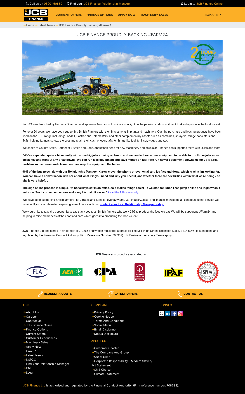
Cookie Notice (104, 316)
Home (30, 25)
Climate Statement (106, 374)
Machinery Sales (37, 342)
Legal (29, 372)
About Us (32, 312)
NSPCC (31, 359)
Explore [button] (212, 15)
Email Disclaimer (105, 329)
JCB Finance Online (209, 3)
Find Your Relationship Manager (47, 364)
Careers (31, 316)
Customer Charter (106, 348)
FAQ (28, 368)
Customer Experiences (41, 338)
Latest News (47, 25)
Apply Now (33, 346)
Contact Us (33, 321)
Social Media (103, 325)
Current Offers (36, 334)
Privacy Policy (103, 312)
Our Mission (102, 356)
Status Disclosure (106, 334)
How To (31, 351)
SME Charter (103, 369)
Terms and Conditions (109, 321)
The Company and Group (111, 352)
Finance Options (37, 329)
